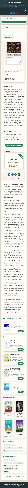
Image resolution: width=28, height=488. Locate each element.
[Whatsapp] (15, 174)
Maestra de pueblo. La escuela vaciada (8, 434)
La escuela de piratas (9, 445)
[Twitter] (11, 13)
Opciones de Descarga (14, 145)
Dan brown (15, 450)
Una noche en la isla (19, 433)
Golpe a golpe (7, 450)
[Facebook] (14, 13)
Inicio (4, 27)
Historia (12, 465)
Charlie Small (18, 447)
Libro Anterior (9, 476)
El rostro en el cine (14, 323)
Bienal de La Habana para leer (14, 341)
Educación (12, 460)
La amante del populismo (19, 414)
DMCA (19, 485)
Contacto (15, 485)
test (21, 450)
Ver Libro (21, 331)
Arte (8, 27)
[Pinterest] (17, 13)
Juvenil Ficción (7, 462)
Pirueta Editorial (14, 2)
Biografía (6, 471)
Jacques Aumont (8, 37)
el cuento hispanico (8, 447)
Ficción (6, 460)
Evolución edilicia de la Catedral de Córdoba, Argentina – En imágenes (16, 370)
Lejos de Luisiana (8, 413)
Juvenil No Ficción (8, 468)
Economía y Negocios (18, 462)
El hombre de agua (14, 384)
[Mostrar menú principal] (25, 10)
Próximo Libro (19, 476)
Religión (6, 465)
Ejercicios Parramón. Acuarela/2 (15, 355)
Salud (16, 468)
